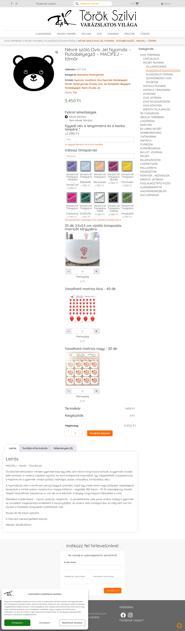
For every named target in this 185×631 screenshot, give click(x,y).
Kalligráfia (148, 167)
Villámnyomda (156, 66)
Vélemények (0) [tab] (63, 448)
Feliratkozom (112, 590)
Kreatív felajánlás (156, 109)
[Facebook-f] (12, 4)
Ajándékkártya (151, 187)
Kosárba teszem (100, 433)
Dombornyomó (150, 132)
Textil (84, 87)
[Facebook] (123, 615)
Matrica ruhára (154, 86)
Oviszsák (149, 93)
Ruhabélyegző (73, 87)
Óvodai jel (94, 87)
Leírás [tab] (12, 448)
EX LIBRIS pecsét (151, 128)
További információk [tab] (35, 448)
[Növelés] (96, 271)
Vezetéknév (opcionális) (74, 576)
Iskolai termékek (152, 117)
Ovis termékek (13, 40)
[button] (56, 52)
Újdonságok (43, 33)
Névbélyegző (120, 80)
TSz (75, 92)
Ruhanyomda (80, 83)
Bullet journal (151, 152)
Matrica (145, 140)
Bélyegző (125, 83)
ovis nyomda (104, 80)
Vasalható (90, 80)
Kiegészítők (148, 171)
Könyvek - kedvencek (155, 175)
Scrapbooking (150, 148)
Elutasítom (44, 622)
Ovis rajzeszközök (156, 101)
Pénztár (129, 33)
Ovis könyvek (152, 105)
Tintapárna (148, 136)
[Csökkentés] (69, 271)
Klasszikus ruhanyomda (60, 40)
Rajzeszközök (150, 160)
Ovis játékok (152, 97)
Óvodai (93, 83)
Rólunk (86, 33)
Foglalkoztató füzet (155, 183)
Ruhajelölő (113, 83)
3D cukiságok (149, 113)
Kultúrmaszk (149, 195)
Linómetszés (149, 164)
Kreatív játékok (151, 179)
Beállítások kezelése (72, 622)
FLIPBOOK (146, 144)
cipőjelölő (151, 58)
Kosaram (113, 33)
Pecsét (68, 83)
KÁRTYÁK (146, 125)
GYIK (99, 33)
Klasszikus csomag (159, 74)
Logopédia (147, 121)
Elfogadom (17, 622)
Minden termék (66, 33)
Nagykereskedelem (153, 191)
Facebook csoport (46, 3)
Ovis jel (102, 83)
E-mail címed (70, 562)
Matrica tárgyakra (156, 90)
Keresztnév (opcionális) (103, 576)
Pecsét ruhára (34, 40)
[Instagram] (16, 4)
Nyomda (79, 80)
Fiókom (145, 33)
